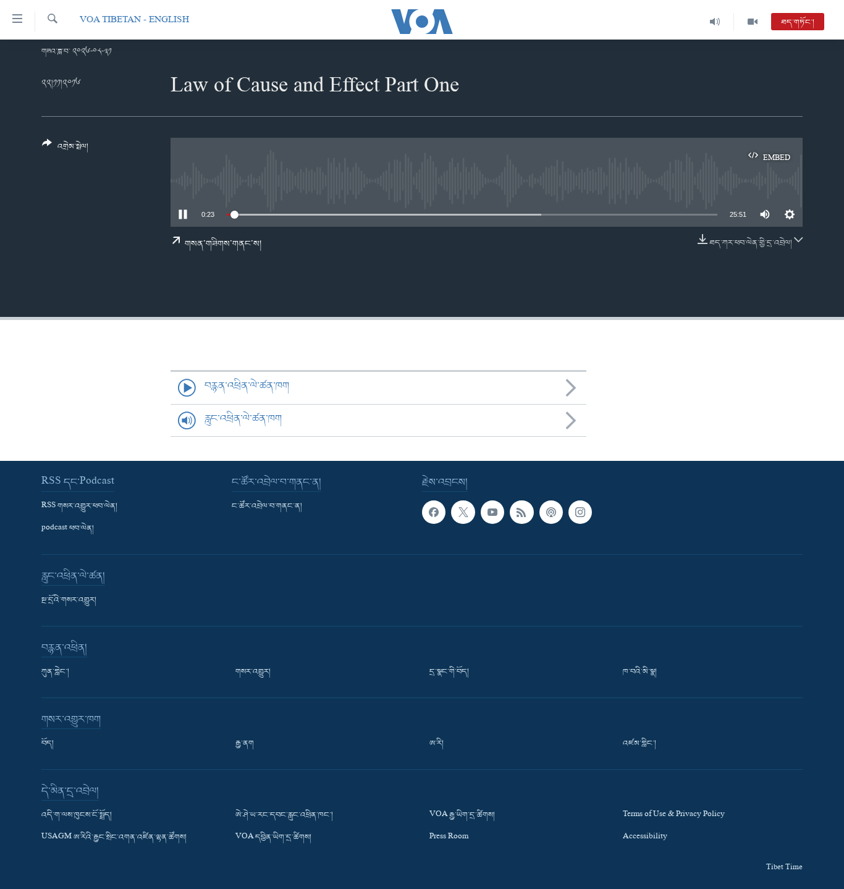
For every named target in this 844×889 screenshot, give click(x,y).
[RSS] (521, 512)
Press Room (448, 838)
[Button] (65, 150)
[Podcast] (551, 512)
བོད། (47, 744)
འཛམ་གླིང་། (639, 744)
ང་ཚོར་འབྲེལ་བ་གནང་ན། (267, 506)
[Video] (752, 21)
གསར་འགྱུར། (253, 672)
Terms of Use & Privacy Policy (674, 815)
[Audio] (715, 21)
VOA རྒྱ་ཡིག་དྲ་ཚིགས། (462, 815)
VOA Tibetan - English (134, 21)
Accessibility (645, 838)
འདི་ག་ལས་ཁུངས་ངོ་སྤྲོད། (76, 815)
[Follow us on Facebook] (433, 512)
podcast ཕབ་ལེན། (67, 529)
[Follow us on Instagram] (580, 512)
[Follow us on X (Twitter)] (463, 512)
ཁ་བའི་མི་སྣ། (640, 672)
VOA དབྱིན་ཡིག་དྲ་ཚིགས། (273, 838)
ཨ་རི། (436, 744)
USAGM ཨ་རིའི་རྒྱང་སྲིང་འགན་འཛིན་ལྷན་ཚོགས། (114, 838)
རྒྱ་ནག (244, 744)
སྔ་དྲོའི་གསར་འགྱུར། (68, 600)
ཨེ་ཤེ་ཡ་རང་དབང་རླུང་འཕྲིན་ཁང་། (284, 815)
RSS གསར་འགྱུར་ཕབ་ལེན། (79, 506)
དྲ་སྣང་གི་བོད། (449, 672)
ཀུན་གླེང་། (55, 672)
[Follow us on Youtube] (492, 512)
